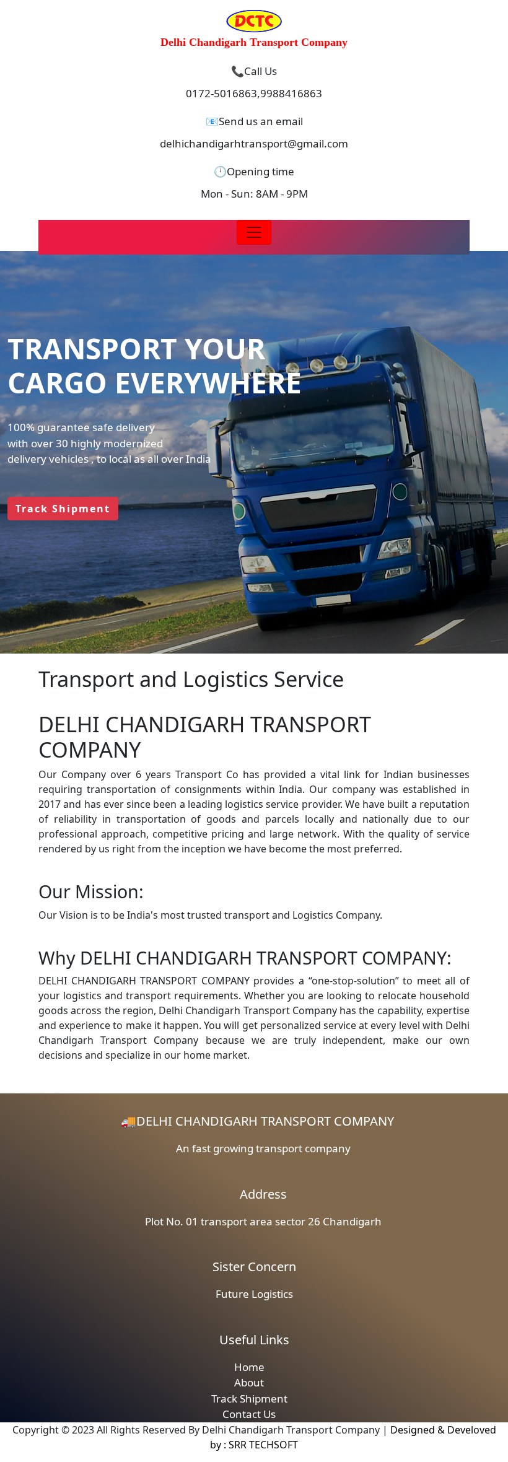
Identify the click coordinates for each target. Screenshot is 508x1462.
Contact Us (249, 1414)
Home (249, 1367)
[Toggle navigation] (254, 232)
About (249, 1382)
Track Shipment (249, 1398)
